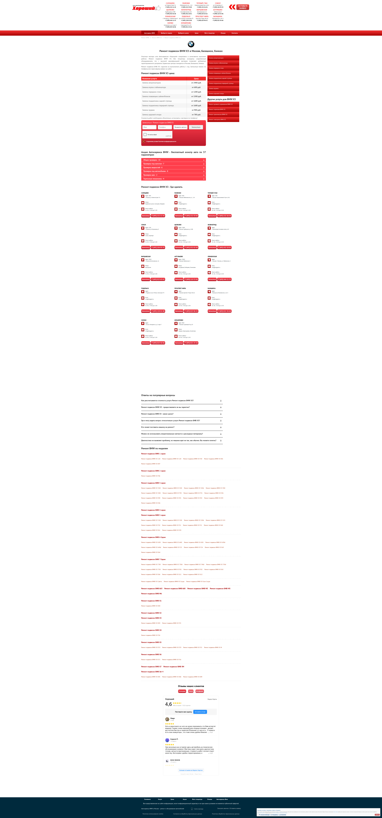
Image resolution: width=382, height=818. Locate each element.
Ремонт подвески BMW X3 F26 (150, 635)
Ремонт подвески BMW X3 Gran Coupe (198, 581)
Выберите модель (166, 33)
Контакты (235, 33)
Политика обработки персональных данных (225, 814)
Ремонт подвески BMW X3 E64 (150, 552)
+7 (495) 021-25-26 (186, 27)
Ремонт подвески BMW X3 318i (151, 488)
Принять (377, 814)
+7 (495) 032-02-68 (170, 14)
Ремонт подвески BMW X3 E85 (150, 677)
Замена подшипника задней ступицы (220, 78)
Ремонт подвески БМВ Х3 (151, 618)
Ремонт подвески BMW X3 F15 (192, 647)
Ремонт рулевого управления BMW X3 (221, 104)
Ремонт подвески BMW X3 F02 (193, 569)
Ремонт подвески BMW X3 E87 (150, 464)
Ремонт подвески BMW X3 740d (194, 564)
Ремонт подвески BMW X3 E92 (192, 498)
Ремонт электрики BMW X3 (217, 119)
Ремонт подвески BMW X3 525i (215, 520)
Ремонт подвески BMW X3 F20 (192, 459)
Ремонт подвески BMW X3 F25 (171, 623)
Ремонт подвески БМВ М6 (151, 593)
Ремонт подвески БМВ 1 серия (153, 454)
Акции (185, 799)
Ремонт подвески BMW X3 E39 (171, 530)
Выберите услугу (183, 33)
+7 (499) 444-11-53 (170, 20)
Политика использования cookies (153, 814)
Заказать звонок (223, 808)
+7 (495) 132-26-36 (202, 7)
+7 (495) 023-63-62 (202, 14)
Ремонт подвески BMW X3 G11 (171, 574)
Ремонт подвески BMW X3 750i (151, 569)
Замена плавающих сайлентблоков (220, 73)
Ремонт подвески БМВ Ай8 (174, 588)
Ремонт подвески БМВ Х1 (151, 601)
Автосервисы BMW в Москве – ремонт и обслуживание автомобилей (162, 809)
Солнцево (170, 3)
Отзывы (223, 33)
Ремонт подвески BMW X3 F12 (192, 525)
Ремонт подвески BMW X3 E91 (171, 498)
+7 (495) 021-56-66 (218, 20)
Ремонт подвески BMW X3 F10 (150, 525)
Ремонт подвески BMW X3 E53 (150, 647)
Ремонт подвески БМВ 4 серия (153, 510)
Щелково (170, 10)
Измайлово (186, 23)
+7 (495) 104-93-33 (218, 7)
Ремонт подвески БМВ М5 (220, 588)
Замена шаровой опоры (216, 93)
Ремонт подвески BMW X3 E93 (213, 498)
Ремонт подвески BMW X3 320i (172, 488)
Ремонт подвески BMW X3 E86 (171, 677)
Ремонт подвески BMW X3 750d (216, 564)
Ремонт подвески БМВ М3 (197, 588)
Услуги (160, 799)
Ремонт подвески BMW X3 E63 (214, 547)
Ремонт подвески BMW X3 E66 (150, 574)
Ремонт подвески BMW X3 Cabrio (151, 581)
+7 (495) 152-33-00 (186, 7)
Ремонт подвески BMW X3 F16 (171, 659)
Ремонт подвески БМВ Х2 (151, 613)
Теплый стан (201, 3)
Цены (196, 33)
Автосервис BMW (149, 33)
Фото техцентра (210, 33)
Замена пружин (214, 88)
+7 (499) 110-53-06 (218, 14)
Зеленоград (186, 10)
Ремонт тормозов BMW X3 (217, 109)
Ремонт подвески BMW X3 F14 (193, 547)
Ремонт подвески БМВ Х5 (151, 642)
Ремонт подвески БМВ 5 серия (153, 515)
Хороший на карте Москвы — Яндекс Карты (191, 774)
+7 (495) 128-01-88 (186, 20)
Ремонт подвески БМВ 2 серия (153, 471)
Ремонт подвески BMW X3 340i (151, 493)
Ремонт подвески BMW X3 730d (172, 564)
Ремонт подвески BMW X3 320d (194, 488)
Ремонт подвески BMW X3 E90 (150, 498)
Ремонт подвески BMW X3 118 (150, 459)
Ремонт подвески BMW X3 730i (151, 564)
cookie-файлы (335, 811)
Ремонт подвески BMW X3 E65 (213, 569)
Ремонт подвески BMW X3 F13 (172, 547)
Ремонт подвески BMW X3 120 (171, 459)
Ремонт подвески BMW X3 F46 (150, 476)
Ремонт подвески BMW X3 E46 (150, 503)
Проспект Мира (201, 16)
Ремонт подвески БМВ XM (173, 666)
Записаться (146, 216)
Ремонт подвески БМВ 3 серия (153, 483)
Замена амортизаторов (216, 58)
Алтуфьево (217, 10)
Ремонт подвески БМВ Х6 (151, 654)
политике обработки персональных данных (280, 812)
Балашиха (217, 16)
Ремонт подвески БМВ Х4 (151, 630)
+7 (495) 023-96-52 (202, 20)
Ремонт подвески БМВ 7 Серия (153, 559)
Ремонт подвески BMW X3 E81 (213, 459)
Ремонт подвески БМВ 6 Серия (153, 537)
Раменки (186, 3)
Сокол (218, 3)
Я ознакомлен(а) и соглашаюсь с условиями (272, 815)
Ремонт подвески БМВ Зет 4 (152, 672)
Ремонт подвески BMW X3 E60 (213, 525)
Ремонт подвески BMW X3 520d (194, 520)
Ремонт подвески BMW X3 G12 (192, 574)
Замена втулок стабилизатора (218, 63)
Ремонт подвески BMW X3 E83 (150, 623)
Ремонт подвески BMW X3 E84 (150, 606)
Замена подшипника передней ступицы (221, 83)
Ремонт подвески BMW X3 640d (151, 547)
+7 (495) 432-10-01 (186, 14)
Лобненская (170, 16)
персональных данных (261, 812)
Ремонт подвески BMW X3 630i (151, 542)
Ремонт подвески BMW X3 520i (172, 520)
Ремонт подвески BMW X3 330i (215, 488)
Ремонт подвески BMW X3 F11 (171, 525)
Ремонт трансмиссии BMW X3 (218, 114)
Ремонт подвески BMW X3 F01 (172, 569)
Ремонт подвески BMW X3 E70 (171, 647)
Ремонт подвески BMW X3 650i (193, 542)
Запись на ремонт (237, 7)
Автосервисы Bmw (222, 799)
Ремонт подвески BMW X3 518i (151, 520)
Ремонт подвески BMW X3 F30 (172, 493)
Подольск (186, 16)
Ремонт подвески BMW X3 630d (215, 542)
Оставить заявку (235, 808)
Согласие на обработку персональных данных (187, 814)
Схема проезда (198, 809)
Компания (147, 799)
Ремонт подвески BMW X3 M (213, 647)
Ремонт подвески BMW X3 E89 (192, 677)
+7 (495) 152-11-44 (170, 7)
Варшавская (202, 10)
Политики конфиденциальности (167, 141)
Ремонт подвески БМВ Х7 (151, 666)
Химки (170, 23)
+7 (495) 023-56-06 (170, 27)
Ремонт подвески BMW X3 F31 (193, 493)
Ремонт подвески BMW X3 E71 (150, 659)
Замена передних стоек (216, 68)
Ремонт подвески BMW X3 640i (172, 542)
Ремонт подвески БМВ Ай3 (151, 588)
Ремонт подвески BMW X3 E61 (150, 530)
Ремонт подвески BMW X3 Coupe (174, 581)
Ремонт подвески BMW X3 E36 (213, 493)
